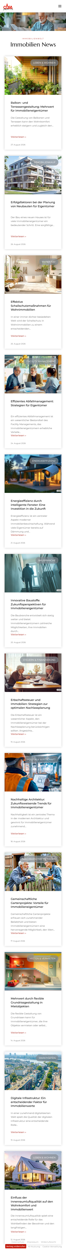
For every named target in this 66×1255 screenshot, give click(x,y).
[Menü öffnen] (60, 6)
